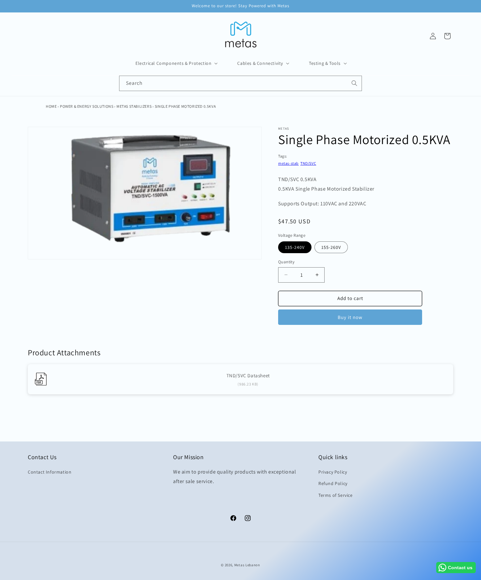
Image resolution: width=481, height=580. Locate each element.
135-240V (295, 247)
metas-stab (288, 163)
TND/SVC (308, 163)
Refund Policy (332, 483)
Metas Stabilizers (133, 106)
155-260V (331, 247)
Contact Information (49, 472)
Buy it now (350, 317)
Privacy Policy (332, 472)
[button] (176, 63)
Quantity (286, 262)
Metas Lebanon (247, 565)
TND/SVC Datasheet (248, 375)
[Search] (354, 83)
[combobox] (240, 83)
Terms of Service (335, 495)
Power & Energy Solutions (86, 106)
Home (51, 106)
